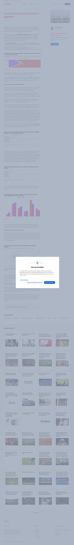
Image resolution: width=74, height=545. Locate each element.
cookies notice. (23, 275)
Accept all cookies (49, 282)
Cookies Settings (24, 280)
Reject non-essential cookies (34, 282)
